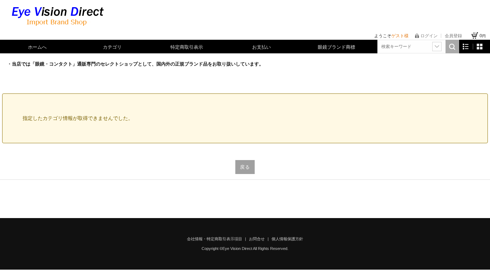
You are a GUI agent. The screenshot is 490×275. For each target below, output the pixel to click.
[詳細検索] (437, 46)
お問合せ (257, 239)
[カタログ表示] (479, 47)
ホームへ (37, 47)
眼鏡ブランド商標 (336, 47)
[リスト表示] (465, 47)
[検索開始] (452, 46)
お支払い (261, 47)
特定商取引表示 (186, 47)
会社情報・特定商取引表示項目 (215, 239)
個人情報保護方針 (287, 239)
